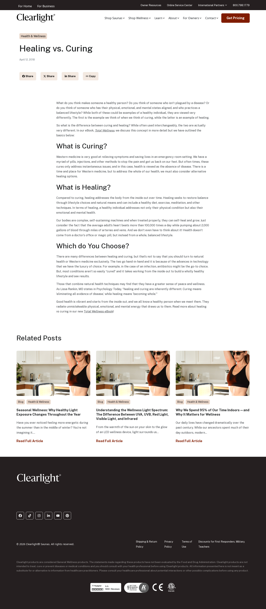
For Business (46, 6)
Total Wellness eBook (98, 311)
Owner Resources (151, 5)
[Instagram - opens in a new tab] (39, 515)
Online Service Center (179, 5)
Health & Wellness (33, 36)
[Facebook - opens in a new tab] (20, 515)
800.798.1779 (241, 5)
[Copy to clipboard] (90, 76)
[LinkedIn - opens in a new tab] (48, 515)
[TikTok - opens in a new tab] (29, 515)
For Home (25, 6)
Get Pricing (235, 18)
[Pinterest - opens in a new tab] (67, 515)
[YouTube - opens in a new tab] (58, 515)
